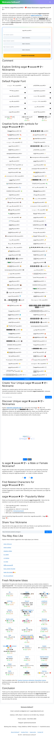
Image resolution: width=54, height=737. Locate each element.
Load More (27, 379)
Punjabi (27, 646)
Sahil (27, 664)
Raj (27, 628)
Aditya (44, 635)
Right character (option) (8, 46)
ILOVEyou (9, 601)
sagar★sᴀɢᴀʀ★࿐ (36, 15)
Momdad (44, 619)
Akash (27, 656)
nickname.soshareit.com (14, 407)
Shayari (27, 601)
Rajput (10, 664)
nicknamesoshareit (18, 511)
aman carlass (7, 547)
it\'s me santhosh (8, 576)
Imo (44, 592)
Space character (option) (8, 40)
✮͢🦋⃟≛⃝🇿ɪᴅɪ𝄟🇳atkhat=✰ (27, 610)
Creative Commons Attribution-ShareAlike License (31, 680)
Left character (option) (8, 34)
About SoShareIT (15, 732)
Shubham (44, 664)
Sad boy (44, 671)
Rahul (27, 592)
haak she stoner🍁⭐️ (10, 572)
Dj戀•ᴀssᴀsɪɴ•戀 (8, 565)
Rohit (9, 671)
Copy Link (48, 532)
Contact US (40, 732)
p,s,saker (6, 554)
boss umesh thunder (9, 568)
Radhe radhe (9, 619)
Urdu (9, 628)
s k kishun (6, 558)
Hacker (44, 646)
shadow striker (8, 551)
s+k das (6, 561)
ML (10, 592)
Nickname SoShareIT (11, 2)
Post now (48, 397)
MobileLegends (44, 656)
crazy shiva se (8, 544)
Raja (10, 635)
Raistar (10, 610)
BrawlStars (44, 628)
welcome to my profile (27, 635)
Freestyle (9, 656)
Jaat (27, 671)
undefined (44, 601)
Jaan (27, 619)
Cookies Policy (24, 732)
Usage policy (33, 732)
